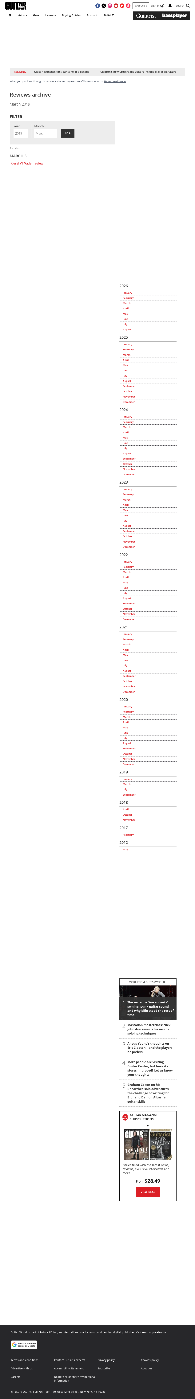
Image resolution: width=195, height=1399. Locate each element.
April (126, 308)
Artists (22, 15)
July (125, 324)
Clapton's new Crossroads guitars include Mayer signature (138, 71)
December (129, 402)
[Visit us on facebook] (97, 5)
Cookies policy (150, 1360)
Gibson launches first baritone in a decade (61, 71)
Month (39, 126)
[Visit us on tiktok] (128, 5)
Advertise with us (22, 1368)
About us (146, 1368)
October (127, 391)
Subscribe (141, 5)
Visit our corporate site (151, 1332)
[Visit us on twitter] (103, 5)
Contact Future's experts (69, 1360)
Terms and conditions (24, 1360)
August (127, 329)
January (127, 292)
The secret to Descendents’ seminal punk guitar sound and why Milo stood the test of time (150, 1008)
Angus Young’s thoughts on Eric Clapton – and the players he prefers (149, 1047)
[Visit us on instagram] (110, 5)
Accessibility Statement (69, 1368)
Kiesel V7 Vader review (27, 163)
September (129, 386)
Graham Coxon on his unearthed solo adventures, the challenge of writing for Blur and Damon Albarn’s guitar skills (148, 1093)
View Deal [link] (148, 1192)
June (125, 319)
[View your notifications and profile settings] (170, 6)
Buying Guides (71, 15)
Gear (36, 15)
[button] (183, 6)
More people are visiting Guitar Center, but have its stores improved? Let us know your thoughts (150, 1068)
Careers (16, 1377)
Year (17, 126)
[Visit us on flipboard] (122, 5)
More (108, 15)
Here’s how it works (115, 81)
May (125, 313)
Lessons (50, 15)
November (129, 396)
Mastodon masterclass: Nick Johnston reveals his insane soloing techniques (148, 1029)
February (128, 298)
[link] (151, 1117)
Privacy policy (106, 1360)
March (126, 303)
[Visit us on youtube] (116, 5)
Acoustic (92, 15)
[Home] (10, 15)
